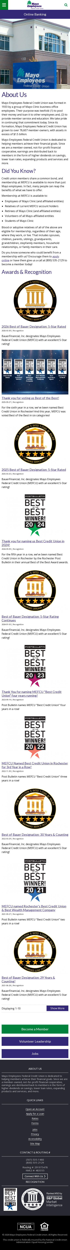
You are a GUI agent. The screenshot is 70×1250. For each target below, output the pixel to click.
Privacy (35, 1134)
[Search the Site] (66, 5)
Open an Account (35, 1109)
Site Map (35, 1143)
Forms (35, 1123)
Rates (35, 1118)
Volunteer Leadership (35, 1041)
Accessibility (35, 1138)
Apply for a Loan (35, 1113)
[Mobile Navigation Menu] (4, 5)
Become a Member (35, 1029)
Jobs (35, 1053)
